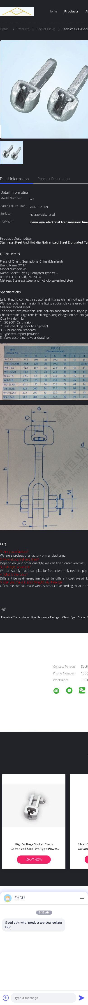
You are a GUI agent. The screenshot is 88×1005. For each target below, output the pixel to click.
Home (53, 11)
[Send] (81, 998)
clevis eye (68, 617)
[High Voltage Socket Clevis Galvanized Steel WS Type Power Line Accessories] (33, 805)
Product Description (54, 178)
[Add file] (6, 998)
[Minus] (81, 898)
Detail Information (14, 178)
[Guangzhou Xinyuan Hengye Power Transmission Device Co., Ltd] (59, 691)
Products (71, 11)
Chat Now (34, 859)
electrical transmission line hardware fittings (30, 617)
